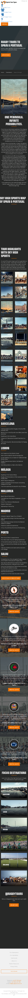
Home (2, 72)
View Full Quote (14, 611)
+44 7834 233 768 (16, 982)
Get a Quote (14, 971)
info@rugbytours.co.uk (16, 983)
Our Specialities (14, 955)
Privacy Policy (14, 966)
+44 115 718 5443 (17, 980)
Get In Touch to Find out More (11, 578)
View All (4, 24)
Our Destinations (14, 952)
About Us (14, 961)
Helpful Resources (14, 963)
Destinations (9, 72)
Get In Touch (5, 55)
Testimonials (14, 958)
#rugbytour (14, 905)
